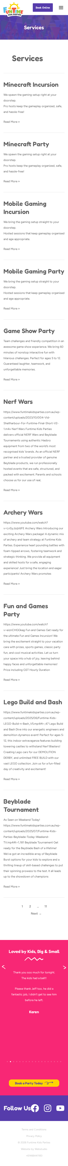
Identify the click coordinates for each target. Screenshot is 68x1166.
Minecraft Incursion (31, 84)
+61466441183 (34, 1155)
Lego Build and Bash (32, 702)
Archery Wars (23, 512)
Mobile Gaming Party (33, 271)
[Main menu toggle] (61, 7)
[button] (43, 7)
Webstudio (41, 1149)
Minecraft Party (26, 144)
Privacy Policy (34, 1136)
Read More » (11, 121)
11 (45, 906)
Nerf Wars (18, 401)
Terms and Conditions (34, 1129)
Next (36, 913)
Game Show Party (29, 331)
